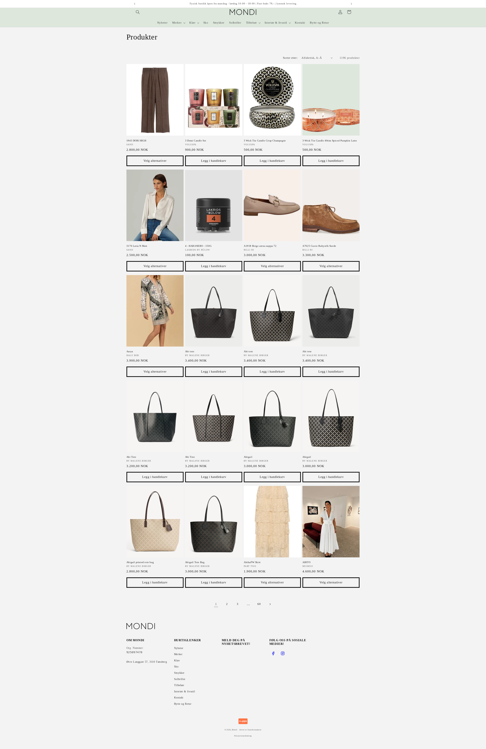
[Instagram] (282, 653)
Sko (176, 666)
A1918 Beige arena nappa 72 (260, 245)
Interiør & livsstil (184, 691)
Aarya (129, 351)
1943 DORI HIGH (136, 140)
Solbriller (179, 679)
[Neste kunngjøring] (351, 4)
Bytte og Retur (183, 703)
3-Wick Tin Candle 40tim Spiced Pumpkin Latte (329, 140)
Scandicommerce (254, 730)
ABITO (306, 562)
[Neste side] (270, 604)
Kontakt (178, 697)
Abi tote (189, 351)
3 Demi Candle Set (195, 140)
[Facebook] (273, 653)
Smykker (179, 672)
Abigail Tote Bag (195, 562)
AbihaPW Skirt (252, 562)
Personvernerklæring (243, 736)
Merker (178, 654)
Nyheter (178, 648)
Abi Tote (131, 456)
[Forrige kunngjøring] (134, 4)
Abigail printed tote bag (140, 562)
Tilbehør (179, 685)
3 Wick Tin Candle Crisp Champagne (265, 140)
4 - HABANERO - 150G (198, 245)
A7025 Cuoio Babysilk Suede (319, 245)
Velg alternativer (155, 160)
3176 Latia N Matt (136, 245)
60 (259, 603)
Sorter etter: (290, 57)
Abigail (248, 456)
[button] (137, 12)
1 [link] (216, 604)
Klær (177, 660)
